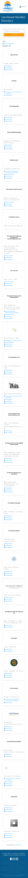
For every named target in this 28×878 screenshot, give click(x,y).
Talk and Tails (11, 63)
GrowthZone (17, 845)
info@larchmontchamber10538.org (14, 855)
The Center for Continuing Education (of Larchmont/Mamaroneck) (14, 249)
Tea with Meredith (13, 115)
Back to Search (8, 44)
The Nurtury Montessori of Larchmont (11, 483)
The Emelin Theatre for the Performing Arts (12, 307)
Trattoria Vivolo (12, 776)
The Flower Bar (11, 338)
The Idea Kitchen (12, 394)
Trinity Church (11, 831)
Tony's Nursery (12, 697)
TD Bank (8, 89)
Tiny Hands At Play (14, 671)
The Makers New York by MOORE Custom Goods (12, 454)
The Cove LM (10, 279)
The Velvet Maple (13, 595)
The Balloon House (13, 226)
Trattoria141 (10, 805)
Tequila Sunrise (12, 169)
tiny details (10, 647)
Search (15, 34)
